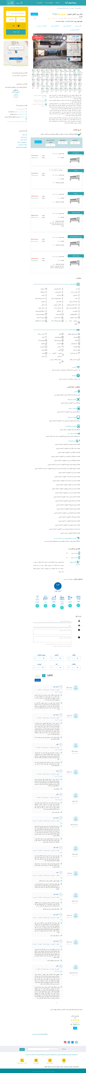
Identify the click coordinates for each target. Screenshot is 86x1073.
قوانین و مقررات (41, 26)
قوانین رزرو (36, 1063)
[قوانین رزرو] (36, 1060)
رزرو (75, 1028)
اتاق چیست (24, 134)
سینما (56, 1055)
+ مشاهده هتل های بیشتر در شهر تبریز (40, 1034)
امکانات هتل (66, 26)
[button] (37, 60)
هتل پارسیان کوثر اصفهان (50, 1067)
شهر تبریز (72, 8)
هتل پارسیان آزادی (68, 1067)
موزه (67, 1055)
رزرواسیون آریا (70, 2)
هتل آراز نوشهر (59, 1067)
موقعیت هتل (54, 26)
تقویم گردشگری (61, 1055)
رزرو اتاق (77, 26)
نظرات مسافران (74, 30)
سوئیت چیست (24, 137)
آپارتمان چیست (23, 139)
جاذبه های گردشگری (73, 1055)
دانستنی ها (28, 1055)
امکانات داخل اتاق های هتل (21, 147)
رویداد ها (37, 1055)
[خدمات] (64, 1060)
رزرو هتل (57, 3)
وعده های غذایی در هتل (22, 142)
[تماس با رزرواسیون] (22, 1060)
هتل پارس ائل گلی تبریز (75, 1017)
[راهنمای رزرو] (50, 1060)
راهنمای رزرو (50, 1063)
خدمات (64, 1063)
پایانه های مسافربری (50, 1055)
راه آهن (33, 1055)
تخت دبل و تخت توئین (22, 144)
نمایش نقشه (54, 18)
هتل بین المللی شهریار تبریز (63, 8)
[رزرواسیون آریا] (26, 3)
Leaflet (13, 65)
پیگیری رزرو (39, 3)
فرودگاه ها (42, 1055)
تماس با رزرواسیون (22, 1063)
